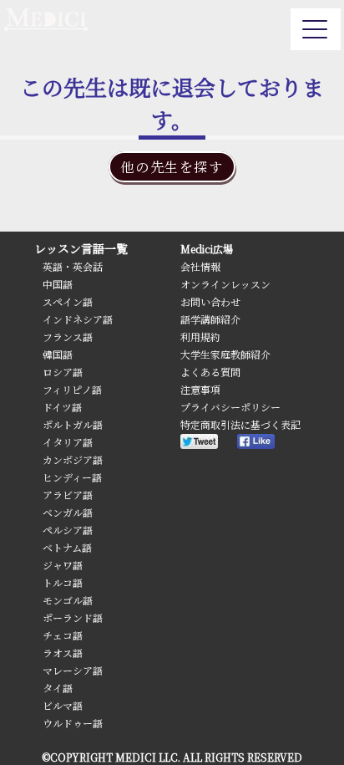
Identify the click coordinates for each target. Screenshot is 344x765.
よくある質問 (210, 372)
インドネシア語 (78, 319)
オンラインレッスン (225, 284)
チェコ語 (63, 635)
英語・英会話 (73, 266)
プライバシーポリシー (230, 407)
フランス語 (68, 336)
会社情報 (200, 266)
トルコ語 (63, 582)
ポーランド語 (73, 617)
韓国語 (58, 354)
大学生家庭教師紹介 (225, 354)
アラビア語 (68, 494)
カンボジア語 (73, 459)
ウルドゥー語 (73, 723)
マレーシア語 (73, 670)
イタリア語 (68, 442)
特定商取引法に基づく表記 (240, 424)
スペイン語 (68, 301)
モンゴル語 (68, 600)
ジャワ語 (63, 565)
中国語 (58, 284)
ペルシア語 (68, 530)
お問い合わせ (210, 301)
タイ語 (58, 688)
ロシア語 (63, 372)
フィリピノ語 (72, 389)
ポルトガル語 (73, 424)
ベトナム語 (67, 547)
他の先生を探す (171, 166)
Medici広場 (206, 249)
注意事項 (200, 389)
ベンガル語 (68, 512)
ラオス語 (63, 652)
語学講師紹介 (210, 319)
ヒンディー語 (72, 477)
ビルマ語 (63, 705)
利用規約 (200, 336)
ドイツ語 (62, 407)
